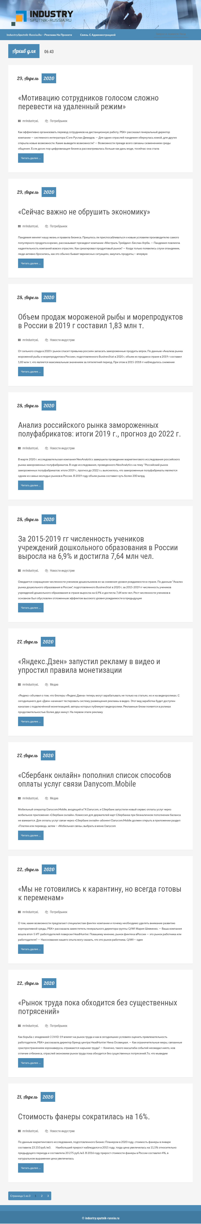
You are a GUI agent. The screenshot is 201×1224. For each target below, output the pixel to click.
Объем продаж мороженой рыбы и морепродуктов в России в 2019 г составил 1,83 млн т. (100, 321)
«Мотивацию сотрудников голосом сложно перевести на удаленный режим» (88, 102)
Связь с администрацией (98, 34)
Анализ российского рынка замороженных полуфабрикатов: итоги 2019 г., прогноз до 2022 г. (99, 429)
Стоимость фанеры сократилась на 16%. (84, 1116)
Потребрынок (58, 121)
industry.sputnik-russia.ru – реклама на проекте (39, 34)
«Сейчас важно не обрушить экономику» (84, 211)
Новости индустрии (62, 340)
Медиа (54, 684)
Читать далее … (31, 158)
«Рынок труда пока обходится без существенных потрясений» (97, 1007)
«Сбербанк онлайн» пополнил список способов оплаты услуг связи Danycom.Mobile (94, 780)
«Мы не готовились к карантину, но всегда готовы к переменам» (99, 893)
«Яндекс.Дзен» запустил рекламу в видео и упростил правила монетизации (89, 666)
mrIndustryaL (31, 121)
